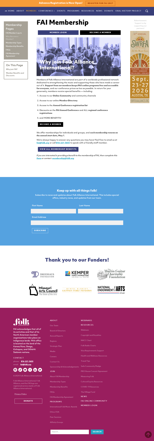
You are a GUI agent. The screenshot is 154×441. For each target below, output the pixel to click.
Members (31, 11)
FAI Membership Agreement (12, 54)
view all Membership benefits (58, 149)
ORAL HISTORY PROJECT (128, 11)
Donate (28, 401)
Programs (73, 11)
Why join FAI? (11, 69)
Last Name (84, 206)
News (99, 11)
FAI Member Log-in (14, 33)
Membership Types (14, 43)
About (20, 11)
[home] (6, 11)
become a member (100, 33)
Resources (87, 11)
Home (11, 11)
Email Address (39, 217)
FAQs (8, 50)
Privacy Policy (21, 394)
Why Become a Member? (12, 38)
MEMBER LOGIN (58, 33)
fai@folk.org (43, 143)
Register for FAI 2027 (100, 3)
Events (61, 11)
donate (108, 11)
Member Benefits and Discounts (15, 74)
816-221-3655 (63, 143)
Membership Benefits (15, 46)
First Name (37, 206)
